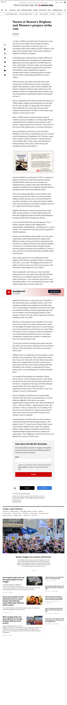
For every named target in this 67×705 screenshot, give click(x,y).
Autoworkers (6, 511)
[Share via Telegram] (5, 58)
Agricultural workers (8, 515)
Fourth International (11, 14)
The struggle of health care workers (34, 497)
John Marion (16, 34)
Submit (33, 474)
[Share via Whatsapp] (5, 53)
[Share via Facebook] (5, 45)
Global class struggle (18, 497)
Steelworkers (25, 513)
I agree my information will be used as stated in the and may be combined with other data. (34, 467)
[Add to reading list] (5, 75)
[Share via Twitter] (5, 49)
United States (16, 501)
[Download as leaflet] (5, 66)
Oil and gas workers (43, 513)
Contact (57, 2)
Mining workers (33, 513)
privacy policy (22, 467)
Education (40, 511)
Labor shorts (34, 515)
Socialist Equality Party (26, 14)
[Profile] (65, 2)
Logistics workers (14, 511)
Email (17, 457)
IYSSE (36, 14)
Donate (59, 14)
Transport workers (16, 513)
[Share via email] (5, 62)
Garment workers (18, 515)
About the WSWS (44, 14)
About (61, 2)
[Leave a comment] (5, 71)
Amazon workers (7, 513)
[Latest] (6, 11)
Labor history (27, 515)
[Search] (65, 11)
